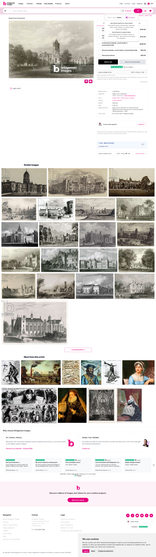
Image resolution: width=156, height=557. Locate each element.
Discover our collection (14, 448)
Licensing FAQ (143, 81)
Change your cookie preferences (71, 531)
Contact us (141, 124)
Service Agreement (67, 525)
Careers (5, 531)
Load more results (78, 349)
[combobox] (77, 10)
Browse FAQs (27, 448)
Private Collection (117, 100)
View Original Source (129, 95)
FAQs (4, 536)
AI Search (128, 11)
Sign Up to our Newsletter (11, 539)
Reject (93, 551)
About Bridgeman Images (11, 519)
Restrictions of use (67, 528)
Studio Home (7, 533)
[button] (122, 145)
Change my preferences (105, 551)
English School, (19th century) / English (123, 98)
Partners (5, 522)
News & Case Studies (10, 525)
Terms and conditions (68, 519)
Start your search (78, 500)
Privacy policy (65, 522)
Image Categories (9, 528)
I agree (86, 551)
